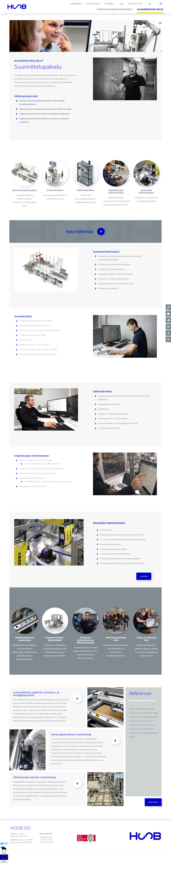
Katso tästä (153, 802)
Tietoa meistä (93, 3)
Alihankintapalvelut (150, 9)
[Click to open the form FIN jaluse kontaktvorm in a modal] (168, 320)
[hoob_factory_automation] (168, 339)
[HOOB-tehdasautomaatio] (168, 326)
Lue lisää (143, 576)
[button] (160, 4)
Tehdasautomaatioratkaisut (114, 9)
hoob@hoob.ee (46, 837)
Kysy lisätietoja (79, 231)
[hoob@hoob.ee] (168, 314)
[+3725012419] (168, 307)
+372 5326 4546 (46, 842)
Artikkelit (110, 3)
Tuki (121, 3)
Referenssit (76, 3)
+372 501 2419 (46, 840)
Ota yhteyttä (135, 3)
